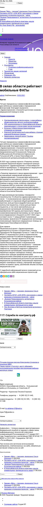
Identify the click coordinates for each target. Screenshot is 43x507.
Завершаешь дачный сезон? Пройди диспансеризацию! (18, 137)
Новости (11, 59)
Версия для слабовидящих (15, 281)
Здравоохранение (7, 116)
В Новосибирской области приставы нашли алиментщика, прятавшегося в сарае (17, 22)
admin (2, 95)
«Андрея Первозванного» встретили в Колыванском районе (19, 300)
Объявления (9, 73)
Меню (3, 53)
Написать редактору (12, 77)
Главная (7, 57)
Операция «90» (10, 75)
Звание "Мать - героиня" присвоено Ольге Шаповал (20, 11)
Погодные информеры (21, 50)
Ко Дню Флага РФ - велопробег (12, 25)
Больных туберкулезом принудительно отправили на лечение (19, 129)
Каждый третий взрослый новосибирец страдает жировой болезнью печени (23, 133)
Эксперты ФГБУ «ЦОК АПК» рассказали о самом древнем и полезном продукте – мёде (19, 14)
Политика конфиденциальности (20, 67)
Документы (8, 65)
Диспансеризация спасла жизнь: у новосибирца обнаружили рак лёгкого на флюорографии (23, 121)
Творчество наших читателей (15, 71)
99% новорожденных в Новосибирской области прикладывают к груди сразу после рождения (23, 125)
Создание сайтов (10, 504)
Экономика (12, 63)
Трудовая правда (6, 39)
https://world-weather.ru (21, 48)
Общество (12, 61)
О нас (10, 69)
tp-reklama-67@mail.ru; (13, 408)
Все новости (20, 478)
